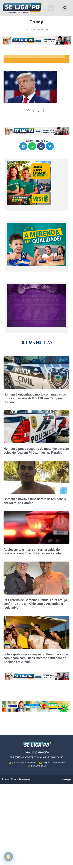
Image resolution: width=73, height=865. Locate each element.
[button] (51, 8)
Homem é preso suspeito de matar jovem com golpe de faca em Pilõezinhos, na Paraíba (36, 450)
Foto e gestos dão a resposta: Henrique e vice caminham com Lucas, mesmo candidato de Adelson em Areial (36, 658)
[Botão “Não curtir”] (38, 110)
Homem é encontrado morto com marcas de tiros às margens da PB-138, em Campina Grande (35, 398)
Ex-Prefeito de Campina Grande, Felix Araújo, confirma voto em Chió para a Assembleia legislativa (36, 603)
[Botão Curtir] (28, 110)
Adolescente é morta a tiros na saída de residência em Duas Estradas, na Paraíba (33, 551)
